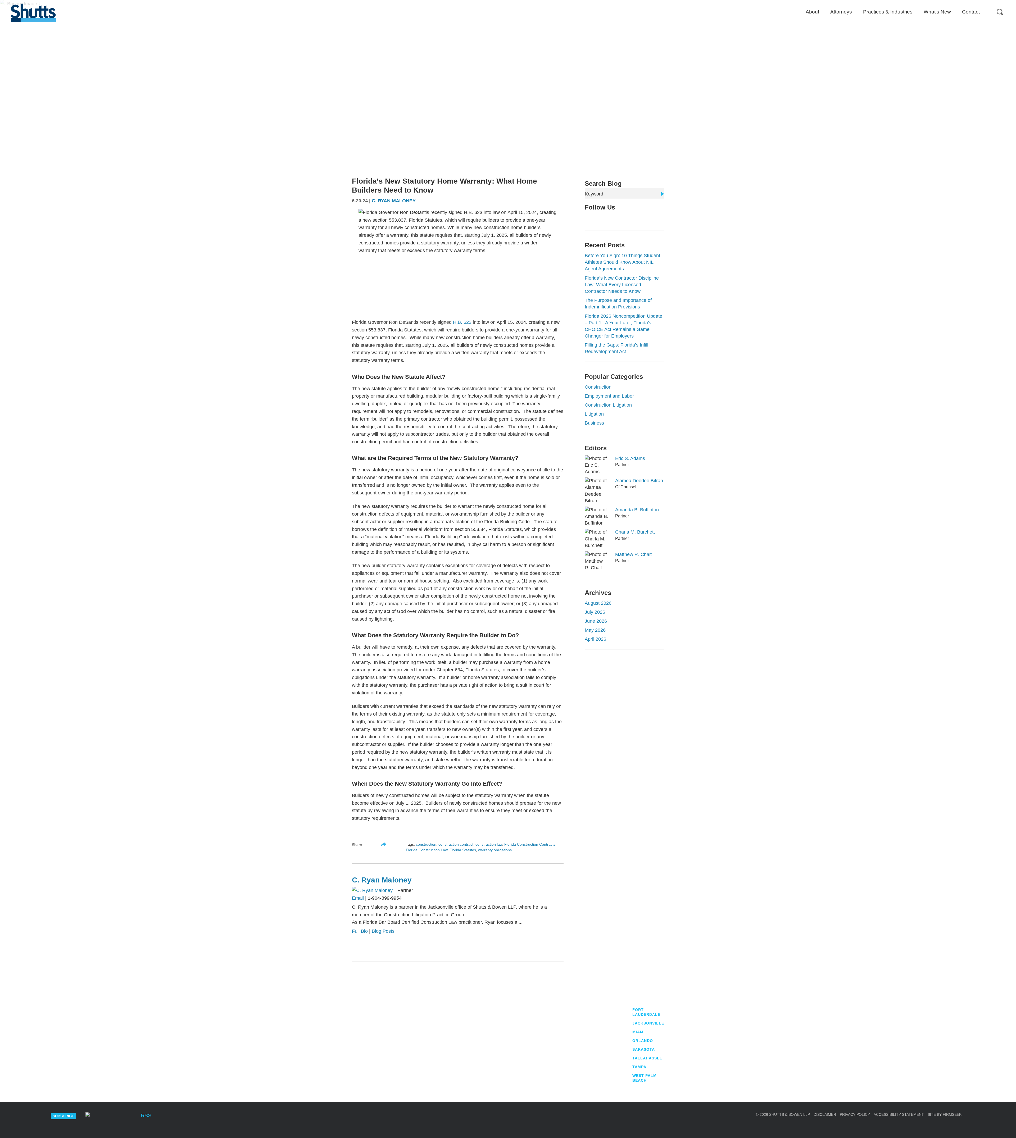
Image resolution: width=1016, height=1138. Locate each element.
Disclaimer (825, 1114)
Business (594, 423)
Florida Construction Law (426, 850)
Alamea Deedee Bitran (639, 480)
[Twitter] (595, 218)
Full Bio (360, 931)
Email (358, 898)
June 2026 (596, 621)
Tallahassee (647, 1058)
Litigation (594, 414)
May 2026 (595, 630)
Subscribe (63, 1116)
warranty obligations (495, 850)
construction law (488, 844)
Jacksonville (648, 1023)
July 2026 (595, 612)
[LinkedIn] (604, 218)
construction (426, 844)
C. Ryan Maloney (394, 200)
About (812, 12)
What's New (937, 12)
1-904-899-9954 (385, 898)
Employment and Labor (609, 396)
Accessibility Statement (899, 1114)
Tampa (639, 1067)
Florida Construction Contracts (529, 844)
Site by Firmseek (944, 1114)
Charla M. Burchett (635, 532)
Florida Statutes (463, 850)
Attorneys (841, 12)
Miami (638, 1032)
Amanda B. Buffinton (637, 509)
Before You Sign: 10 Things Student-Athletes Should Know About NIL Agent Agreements (623, 262)
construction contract (455, 844)
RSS (146, 1115)
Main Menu (504, 2)
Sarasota (643, 1049)
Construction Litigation (608, 405)
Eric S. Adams (630, 458)
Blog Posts (383, 931)
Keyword (594, 194)
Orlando (642, 1041)
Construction (598, 387)
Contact (971, 12)
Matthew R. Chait (633, 554)
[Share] (383, 844)
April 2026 (595, 639)
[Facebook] (129, 1116)
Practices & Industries (888, 12)
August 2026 (598, 603)
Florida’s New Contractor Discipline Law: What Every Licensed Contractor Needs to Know (622, 284)
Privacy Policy (855, 1114)
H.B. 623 (462, 322)
